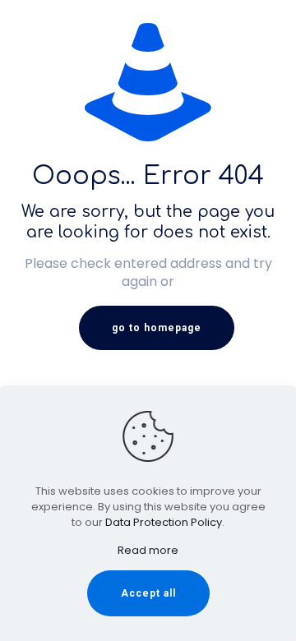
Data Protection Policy (163, 522)
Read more (148, 550)
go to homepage (156, 328)
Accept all (148, 593)
